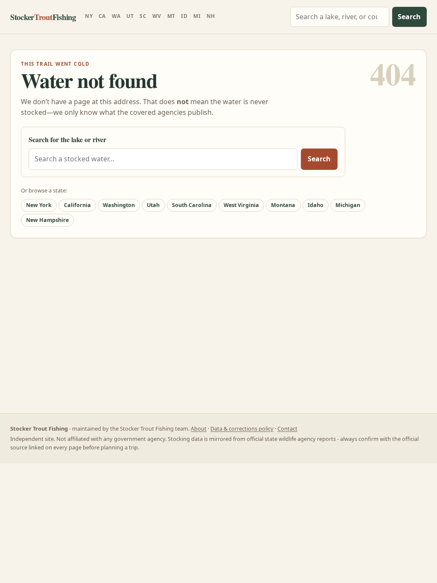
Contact (287, 428)
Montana (283, 205)
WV (156, 16)
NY (89, 16)
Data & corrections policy (242, 428)
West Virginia (241, 205)
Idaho (315, 205)
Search (409, 16)
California (77, 205)
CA (102, 16)
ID (184, 16)
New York (39, 205)
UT (130, 16)
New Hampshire (47, 220)
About (199, 428)
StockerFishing (43, 17)
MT (171, 16)
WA (116, 16)
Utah (153, 205)
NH (211, 16)
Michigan (347, 205)
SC (143, 16)
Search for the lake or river (67, 139)
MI (197, 16)
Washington (119, 205)
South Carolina (192, 205)
